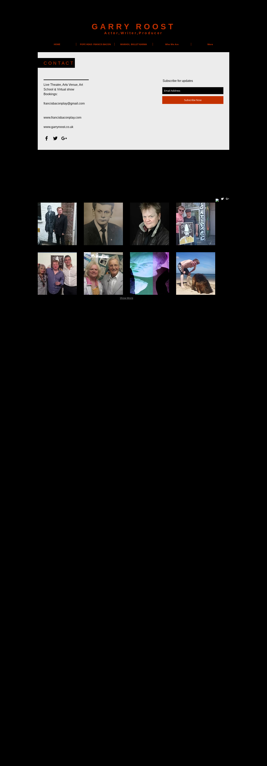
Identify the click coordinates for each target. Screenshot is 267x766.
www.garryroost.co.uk (58, 127)
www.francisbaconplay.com (62, 117)
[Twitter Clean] (222, 198)
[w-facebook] (217, 200)
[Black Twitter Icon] (55, 138)
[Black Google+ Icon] (64, 138)
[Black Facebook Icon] (46, 138)
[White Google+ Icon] (227, 198)
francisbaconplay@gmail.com (64, 103)
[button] (57, 224)
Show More (126, 298)
